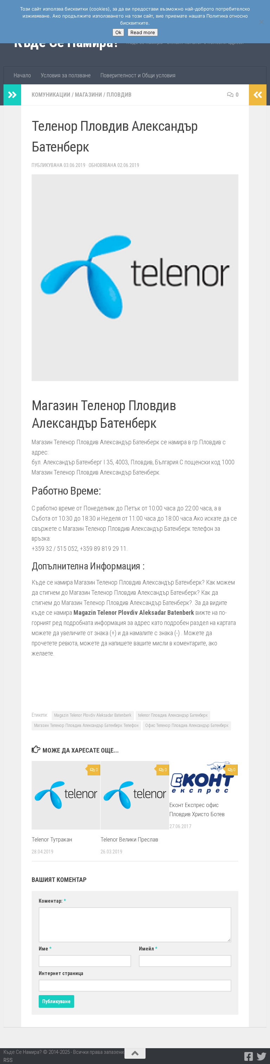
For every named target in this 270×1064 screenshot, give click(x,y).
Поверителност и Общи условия (138, 75)
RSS (8, 1060)
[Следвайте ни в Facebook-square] (249, 1057)
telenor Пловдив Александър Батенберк (173, 715)
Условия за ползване (66, 75)
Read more (142, 32)
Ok (118, 32)
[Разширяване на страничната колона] (12, 94)
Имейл (148, 949)
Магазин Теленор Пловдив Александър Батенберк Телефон (86, 725)
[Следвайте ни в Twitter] (261, 1057)
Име (45, 949)
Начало (22, 75)
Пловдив (119, 94)
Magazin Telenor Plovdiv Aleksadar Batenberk (92, 715)
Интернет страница (61, 973)
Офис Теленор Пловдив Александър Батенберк (187, 725)
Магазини (88, 94)
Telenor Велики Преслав (129, 839)
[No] (261, 21)
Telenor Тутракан (52, 839)
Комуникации (51, 94)
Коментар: (52, 901)
